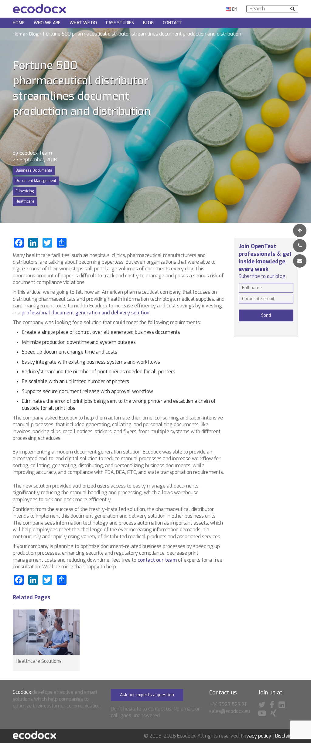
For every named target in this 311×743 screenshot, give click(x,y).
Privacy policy (256, 736)
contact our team (157, 560)
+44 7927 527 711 (228, 704)
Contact (172, 23)
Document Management (35, 180)
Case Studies (120, 23)
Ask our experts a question (147, 695)
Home (19, 23)
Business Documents (33, 170)
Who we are (47, 23)
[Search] (292, 8)
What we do (83, 23)
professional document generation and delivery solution (85, 313)
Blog (148, 23)
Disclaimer (286, 736)
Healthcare (24, 201)
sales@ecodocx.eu (229, 711)
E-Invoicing (24, 191)
